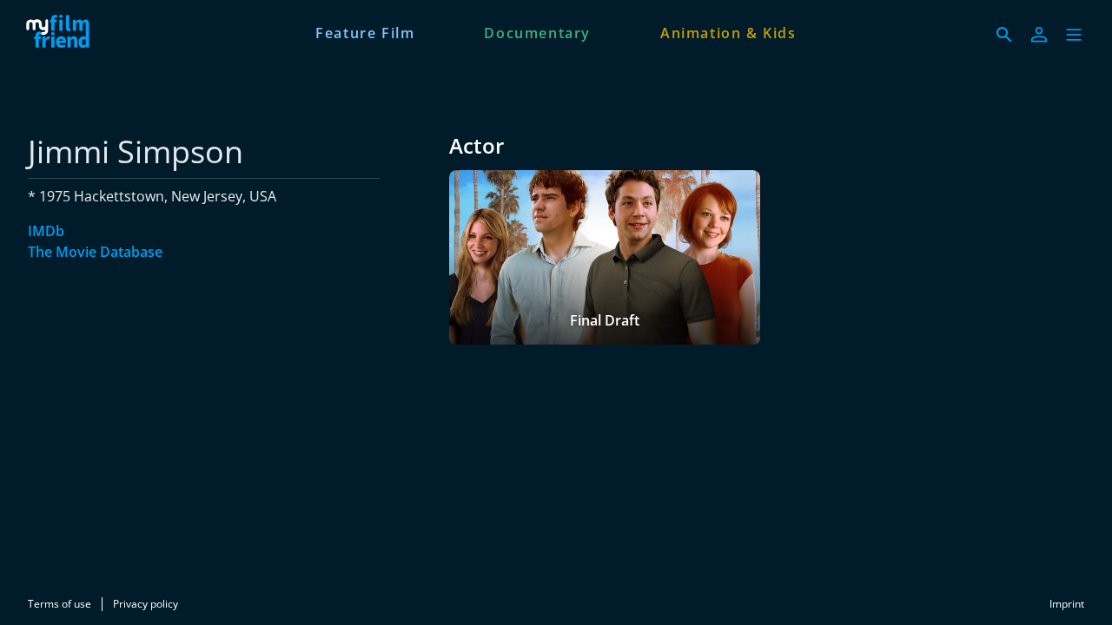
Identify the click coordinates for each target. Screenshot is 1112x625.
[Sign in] (1039, 34)
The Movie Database (95, 251)
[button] (1073, 34)
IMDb (46, 230)
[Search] (1004, 34)
